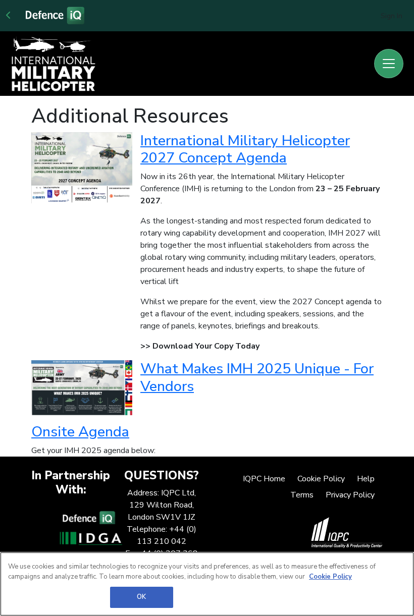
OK (141, 596)
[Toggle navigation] (388, 63)
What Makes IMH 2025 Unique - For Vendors (257, 377)
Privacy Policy (350, 494)
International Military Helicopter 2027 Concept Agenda (245, 149)
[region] (207, 584)
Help (366, 478)
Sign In (391, 16)
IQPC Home (264, 478)
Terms (302, 494)
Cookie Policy (321, 478)
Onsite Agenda (80, 431)
